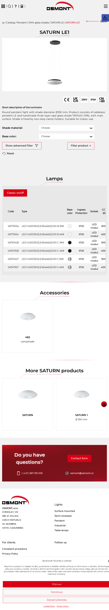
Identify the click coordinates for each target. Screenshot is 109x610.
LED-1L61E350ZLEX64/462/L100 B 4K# (43, 234)
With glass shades (39, 22)
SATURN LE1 (73, 22)
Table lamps (61, 530)
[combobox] (66, 128)
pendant (22, 22)
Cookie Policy (49, 606)
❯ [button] (104, 404)
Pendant (59, 520)
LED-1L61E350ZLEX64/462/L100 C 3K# (43, 242)
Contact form (79, 458)
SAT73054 (13, 226)
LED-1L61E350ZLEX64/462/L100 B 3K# (43, 226)
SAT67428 (13, 242)
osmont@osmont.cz (82, 473)
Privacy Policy (63, 606)
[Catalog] (3, 6)
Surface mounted (64, 511)
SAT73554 (13, 234)
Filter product (79, 145)
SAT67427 (13, 259)
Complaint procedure (14, 549)
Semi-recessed (63, 516)
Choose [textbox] (45, 128)
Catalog (10, 22)
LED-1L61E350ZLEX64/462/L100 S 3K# (43, 259)
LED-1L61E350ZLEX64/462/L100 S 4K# (43, 267)
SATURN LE (57, 22)
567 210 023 (32, 473)
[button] (105, 18)
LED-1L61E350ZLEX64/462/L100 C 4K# (43, 250)
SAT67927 (13, 267)
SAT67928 (13, 250)
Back (103, 21)
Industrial (60, 525)
